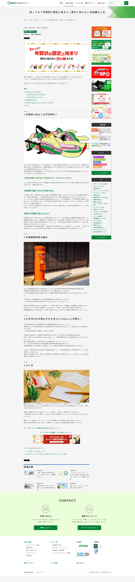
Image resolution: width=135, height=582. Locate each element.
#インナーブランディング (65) (100, 190)
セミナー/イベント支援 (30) (100, 164)
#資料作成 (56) (97, 195)
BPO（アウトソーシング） (60, 547)
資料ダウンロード (90, 3)
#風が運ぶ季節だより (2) (99, 231)
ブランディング (30, 553)
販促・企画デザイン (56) (99, 159)
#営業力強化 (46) (97, 199)
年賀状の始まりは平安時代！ (33, 92)
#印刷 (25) (95, 209)
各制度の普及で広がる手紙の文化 (36, 94)
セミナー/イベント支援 (32, 545)
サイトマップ (40, 572)
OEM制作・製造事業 (58, 550)
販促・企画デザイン (30, 31)
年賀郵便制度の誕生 (31, 100)
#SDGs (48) (105, 197)
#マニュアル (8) (97, 220)
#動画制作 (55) (97, 197)
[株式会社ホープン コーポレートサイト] (85, 546)
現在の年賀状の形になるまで (35, 97)
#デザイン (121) (97, 184)
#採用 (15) (105, 211)
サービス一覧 (79, 3)
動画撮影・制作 (56, 545)
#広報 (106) (105, 184)
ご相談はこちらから (45, 527)
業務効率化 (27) (97, 167)
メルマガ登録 (54, 563)
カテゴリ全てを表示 (100, 172)
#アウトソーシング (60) (99, 193)
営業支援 (28, 555)
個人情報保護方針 (29, 572)
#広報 (32, 34)
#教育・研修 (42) (97, 201)
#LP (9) (103, 218)
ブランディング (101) (98, 157)
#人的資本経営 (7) (97, 222)
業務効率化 (29, 547)
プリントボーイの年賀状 (34, 428)
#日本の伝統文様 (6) (98, 227)
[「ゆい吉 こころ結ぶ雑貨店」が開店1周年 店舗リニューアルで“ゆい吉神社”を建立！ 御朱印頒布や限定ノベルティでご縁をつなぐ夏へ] (101, 99)
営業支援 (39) (97, 162)
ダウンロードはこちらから (88, 527)
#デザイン (26, 34)
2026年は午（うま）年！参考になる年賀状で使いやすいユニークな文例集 (46, 454)
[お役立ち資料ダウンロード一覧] (101, 45)
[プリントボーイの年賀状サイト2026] (56, 439)
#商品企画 (38, 34)
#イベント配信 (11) (98, 216)
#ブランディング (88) (98, 186)
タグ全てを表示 (100, 237)
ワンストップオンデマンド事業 (61, 553)
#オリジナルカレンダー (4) (99, 229)
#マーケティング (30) (98, 207)
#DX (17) (101, 209)
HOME (61, 3)
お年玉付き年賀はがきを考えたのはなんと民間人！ (39, 102)
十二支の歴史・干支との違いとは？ (35, 451)
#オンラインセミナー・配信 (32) (100, 204)
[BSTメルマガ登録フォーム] (101, 32)
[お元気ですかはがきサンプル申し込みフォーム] (101, 59)
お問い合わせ (101, 3)
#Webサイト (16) (97, 211)
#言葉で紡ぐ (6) (97, 225)
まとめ (27, 105)
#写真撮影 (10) (97, 218)
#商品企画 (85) (97, 188)
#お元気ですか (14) (98, 214)
